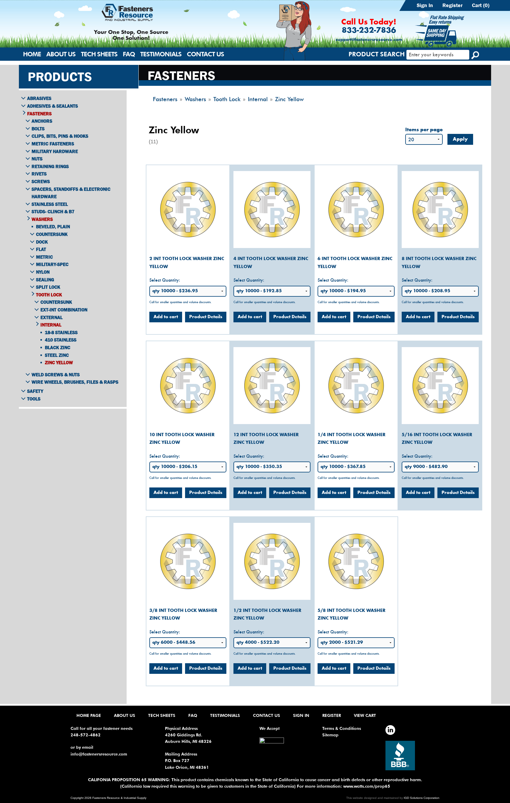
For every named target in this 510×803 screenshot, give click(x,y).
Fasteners (39, 113)
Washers (42, 219)
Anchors (42, 121)
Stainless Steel (50, 204)
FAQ (129, 54)
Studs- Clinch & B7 (53, 211)
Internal (50, 324)
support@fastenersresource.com (369, 40)
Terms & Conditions (341, 728)
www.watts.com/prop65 (366, 786)
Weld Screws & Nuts (56, 374)
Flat (41, 249)
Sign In (425, 5)
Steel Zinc (57, 355)
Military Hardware (55, 151)
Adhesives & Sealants (52, 106)
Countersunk (52, 234)
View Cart (365, 715)
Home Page (88, 715)
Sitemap (330, 735)
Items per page (424, 129)
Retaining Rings (50, 166)
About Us (61, 54)
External (51, 317)
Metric (44, 257)
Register (452, 5)
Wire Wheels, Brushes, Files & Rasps (75, 382)
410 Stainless (60, 339)
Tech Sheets (99, 54)
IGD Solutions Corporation (421, 797)
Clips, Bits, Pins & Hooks (60, 136)
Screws (41, 181)
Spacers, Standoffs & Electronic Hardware (71, 192)
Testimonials (161, 54)
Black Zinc (57, 347)
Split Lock (48, 287)
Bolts (38, 128)
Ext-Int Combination (63, 309)
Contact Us (205, 54)
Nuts (37, 158)
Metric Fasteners (53, 143)
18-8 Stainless (61, 332)
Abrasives (39, 98)
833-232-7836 (369, 31)
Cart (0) (480, 5)
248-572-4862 (86, 735)
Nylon (43, 272)
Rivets (39, 173)
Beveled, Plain (53, 226)
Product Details (205, 317)
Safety (35, 391)
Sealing (45, 279)
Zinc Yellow (59, 362)
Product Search (377, 54)
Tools (33, 398)
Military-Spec (52, 264)
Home (32, 54)
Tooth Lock (49, 294)
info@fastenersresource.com (99, 754)
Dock (42, 241)
